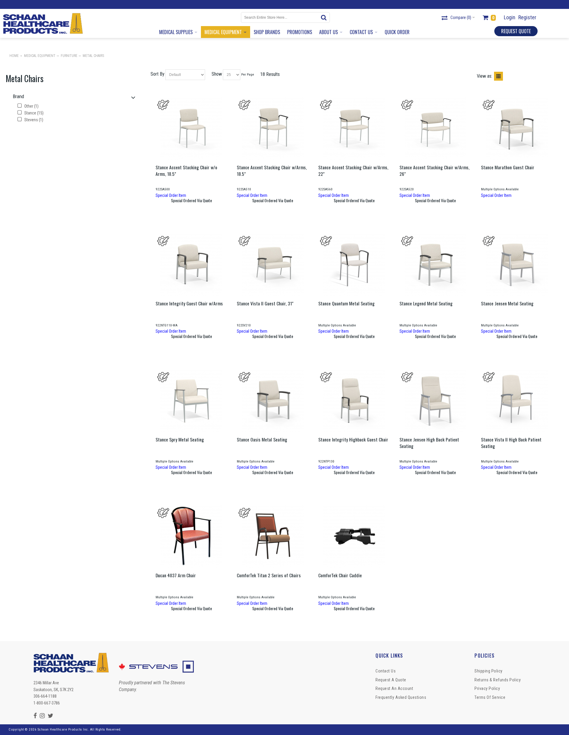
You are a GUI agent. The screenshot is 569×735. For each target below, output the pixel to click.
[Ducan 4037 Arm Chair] (191, 536)
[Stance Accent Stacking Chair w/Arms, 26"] (435, 129)
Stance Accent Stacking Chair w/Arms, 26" (434, 170)
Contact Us (385, 671)
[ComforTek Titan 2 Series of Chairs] (273, 536)
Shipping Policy (488, 671)
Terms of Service (489, 697)
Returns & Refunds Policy (497, 679)
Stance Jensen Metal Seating (507, 303)
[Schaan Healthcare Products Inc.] (43, 23)
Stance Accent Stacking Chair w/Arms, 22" (353, 170)
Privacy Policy (487, 688)
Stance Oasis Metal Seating (262, 439)
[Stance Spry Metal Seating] (191, 401)
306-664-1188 (45, 696)
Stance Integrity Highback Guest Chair (353, 439)
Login (509, 17)
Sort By (157, 74)
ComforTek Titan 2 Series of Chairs (269, 575)
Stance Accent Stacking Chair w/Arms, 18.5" (272, 170)
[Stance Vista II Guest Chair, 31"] (273, 265)
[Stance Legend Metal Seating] (435, 265)
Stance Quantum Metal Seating (346, 303)
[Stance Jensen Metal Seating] (517, 265)
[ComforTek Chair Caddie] (354, 536)
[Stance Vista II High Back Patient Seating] (517, 401)
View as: (484, 76)
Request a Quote (390, 679)
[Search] (324, 17)
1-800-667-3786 (46, 703)
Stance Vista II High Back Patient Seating (511, 442)
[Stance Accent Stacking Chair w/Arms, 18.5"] (273, 129)
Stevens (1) (33, 119)
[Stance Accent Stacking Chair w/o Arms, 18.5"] (191, 129)
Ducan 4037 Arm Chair (176, 575)
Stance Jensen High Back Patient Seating (429, 442)
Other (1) (31, 106)
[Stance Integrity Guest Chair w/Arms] (191, 265)
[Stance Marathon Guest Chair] (517, 129)
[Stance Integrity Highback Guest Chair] (354, 401)
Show (217, 74)
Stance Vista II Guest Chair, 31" (265, 303)
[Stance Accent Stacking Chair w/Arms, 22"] (354, 129)
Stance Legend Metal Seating (426, 303)
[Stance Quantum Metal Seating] (354, 265)
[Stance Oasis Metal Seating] (273, 401)
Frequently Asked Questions (400, 697)
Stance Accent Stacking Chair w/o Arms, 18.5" (186, 170)
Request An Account (394, 688)
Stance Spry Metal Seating (180, 439)
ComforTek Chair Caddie (340, 575)
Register (527, 17)
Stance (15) (33, 113)
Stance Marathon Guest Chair (507, 167)
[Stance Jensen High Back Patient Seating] (435, 401)
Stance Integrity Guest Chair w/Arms (189, 303)
